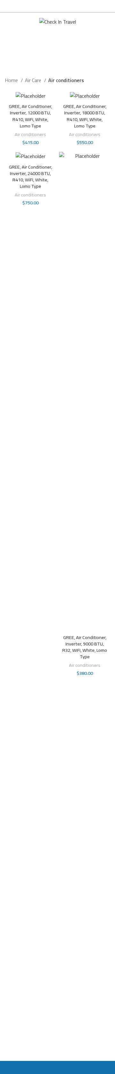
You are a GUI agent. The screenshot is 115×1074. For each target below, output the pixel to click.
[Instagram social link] (11, 745)
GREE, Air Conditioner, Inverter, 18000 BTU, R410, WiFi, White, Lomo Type (84, 116)
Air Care (33, 80)
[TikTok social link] (35, 745)
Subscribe (57, 1023)
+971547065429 (27, 919)
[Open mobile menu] (7, 22)
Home (12, 80)
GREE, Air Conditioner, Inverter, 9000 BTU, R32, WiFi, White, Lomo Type (84, 647)
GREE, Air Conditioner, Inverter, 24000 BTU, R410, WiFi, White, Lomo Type (30, 176)
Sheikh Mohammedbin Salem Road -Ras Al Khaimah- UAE (52, 874)
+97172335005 (26, 905)
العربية (97, 22)
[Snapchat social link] (23, 745)
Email (10, 982)
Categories (55, 58)
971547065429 (26, 891)
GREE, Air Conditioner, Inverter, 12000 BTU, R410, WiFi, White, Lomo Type (30, 116)
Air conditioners (30, 134)
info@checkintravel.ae (32, 932)
